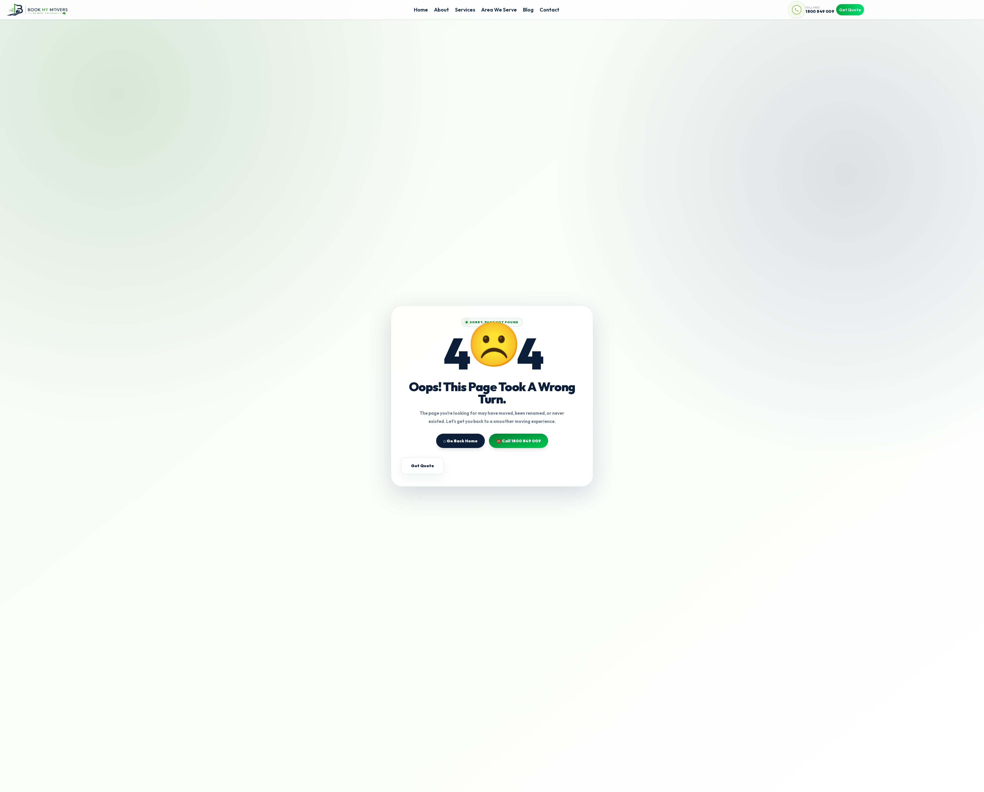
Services (465, 9)
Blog (528, 9)
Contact (549, 9)
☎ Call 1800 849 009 (518, 440)
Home (421, 9)
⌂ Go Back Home (460, 440)
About (441, 9)
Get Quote (850, 9)
